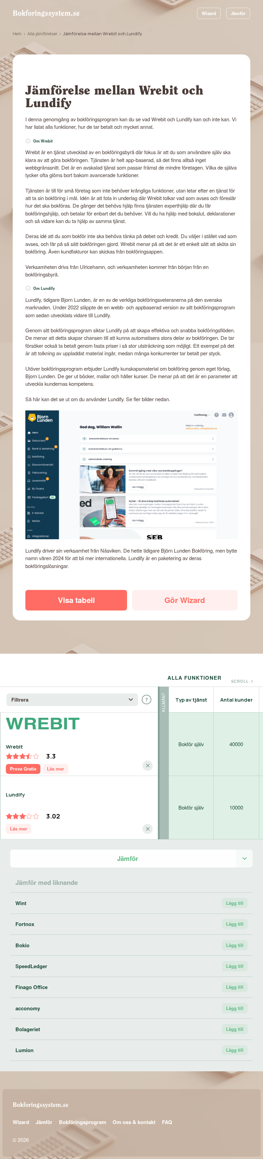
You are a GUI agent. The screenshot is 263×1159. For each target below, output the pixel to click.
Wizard (209, 13)
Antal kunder (236, 699)
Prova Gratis (23, 768)
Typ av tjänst (191, 699)
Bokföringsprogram (82, 1122)
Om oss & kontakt (134, 1122)
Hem (17, 34)
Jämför (238, 13)
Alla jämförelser (42, 34)
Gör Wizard (184, 599)
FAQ (167, 1122)
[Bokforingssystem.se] (46, 13)
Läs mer (55, 768)
